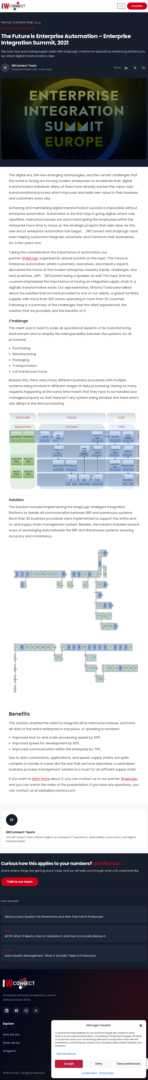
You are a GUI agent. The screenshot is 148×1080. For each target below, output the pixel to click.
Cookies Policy (89, 1072)
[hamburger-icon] (121, 6)
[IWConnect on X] (36, 1010)
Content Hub (23, 22)
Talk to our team (19, 882)
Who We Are (11, 1034)
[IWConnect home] (19, 983)
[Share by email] (143, 67)
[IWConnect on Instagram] (26, 1010)
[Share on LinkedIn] (126, 67)
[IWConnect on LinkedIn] (6, 1010)
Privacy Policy (106, 1072)
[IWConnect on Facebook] (16, 1010)
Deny (98, 1064)
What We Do (11, 1043)
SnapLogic (30, 258)
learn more (41, 778)
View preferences (128, 1064)
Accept (69, 1064)
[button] (141, 1025)
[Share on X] (134, 67)
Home (6, 22)
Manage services (66, 1053)
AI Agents (9, 1051)
